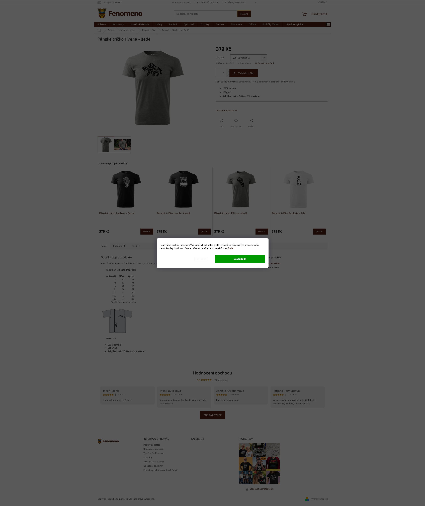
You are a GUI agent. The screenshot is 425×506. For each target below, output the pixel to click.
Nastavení (201, 259)
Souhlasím (240, 259)
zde (231, 248)
